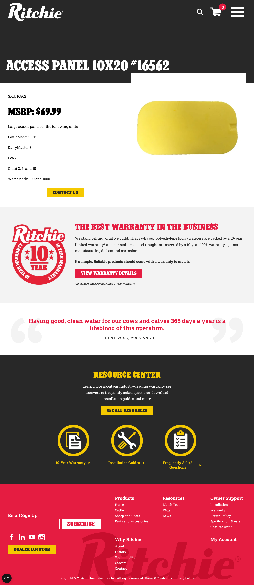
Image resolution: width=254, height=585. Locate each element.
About (119, 546)
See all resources (127, 410)
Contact (121, 568)
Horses (120, 505)
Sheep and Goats (127, 516)
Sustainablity (125, 557)
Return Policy (220, 516)
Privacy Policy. (184, 578)
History (120, 552)
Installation (219, 505)
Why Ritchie (128, 539)
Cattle (119, 510)
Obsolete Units (221, 527)
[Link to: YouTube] (32, 537)
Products (124, 498)
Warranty (217, 510)
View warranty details (109, 273)
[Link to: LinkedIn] (22, 537)
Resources (174, 498)
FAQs (166, 510)
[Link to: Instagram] (42, 537)
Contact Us (65, 192)
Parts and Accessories (131, 521)
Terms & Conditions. (159, 578)
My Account (223, 539)
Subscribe (81, 524)
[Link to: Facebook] (12, 537)
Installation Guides (124, 462)
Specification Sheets (225, 521)
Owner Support (226, 498)
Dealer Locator (32, 549)
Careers (120, 563)
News (167, 516)
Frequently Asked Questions (178, 464)
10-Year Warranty (71, 462)
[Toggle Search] (199, 12)
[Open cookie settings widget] (7, 578)
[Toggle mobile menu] (237, 12)
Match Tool (171, 505)
